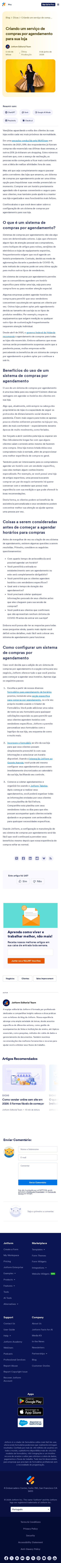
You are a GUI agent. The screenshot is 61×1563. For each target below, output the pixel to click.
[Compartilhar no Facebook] (23, 858)
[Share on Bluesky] (44, 858)
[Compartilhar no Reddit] (37, 858)
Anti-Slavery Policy (30, 1549)
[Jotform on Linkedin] (17, 1558)
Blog (9, 4)
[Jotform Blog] (28, 1558)
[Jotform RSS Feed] (33, 1558)
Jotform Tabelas (38, 785)
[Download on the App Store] (30, 1411)
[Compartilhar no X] (16, 858)
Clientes (25, 978)
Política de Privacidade (35, 1192)
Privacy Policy (30, 1528)
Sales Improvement (44, 978)
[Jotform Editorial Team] (8, 47)
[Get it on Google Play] (30, 1401)
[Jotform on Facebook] (6, 1558)
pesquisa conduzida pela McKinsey (30, 140)
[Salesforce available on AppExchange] (30, 1422)
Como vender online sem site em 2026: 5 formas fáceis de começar (23, 1101)
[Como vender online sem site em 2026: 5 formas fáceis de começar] (24, 1077)
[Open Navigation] (58, 4)
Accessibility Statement (30, 1542)
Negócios (10, 978)
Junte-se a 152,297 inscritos (26, 960)
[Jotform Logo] (3, 4)
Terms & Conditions (31, 1521)
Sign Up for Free (48, 4)
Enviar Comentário (37, 1182)
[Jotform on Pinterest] (39, 1558)
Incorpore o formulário (19, 742)
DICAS (5, 1095)
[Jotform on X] (12, 1558)
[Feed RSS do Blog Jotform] (50, 858)
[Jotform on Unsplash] (55, 1558)
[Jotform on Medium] (22, 1558)
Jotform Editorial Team (21, 46)
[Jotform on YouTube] (44, 1558)
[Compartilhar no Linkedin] (30, 858)
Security (30, 1535)
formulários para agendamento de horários (29, 692)
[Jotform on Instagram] (49, 1558)
